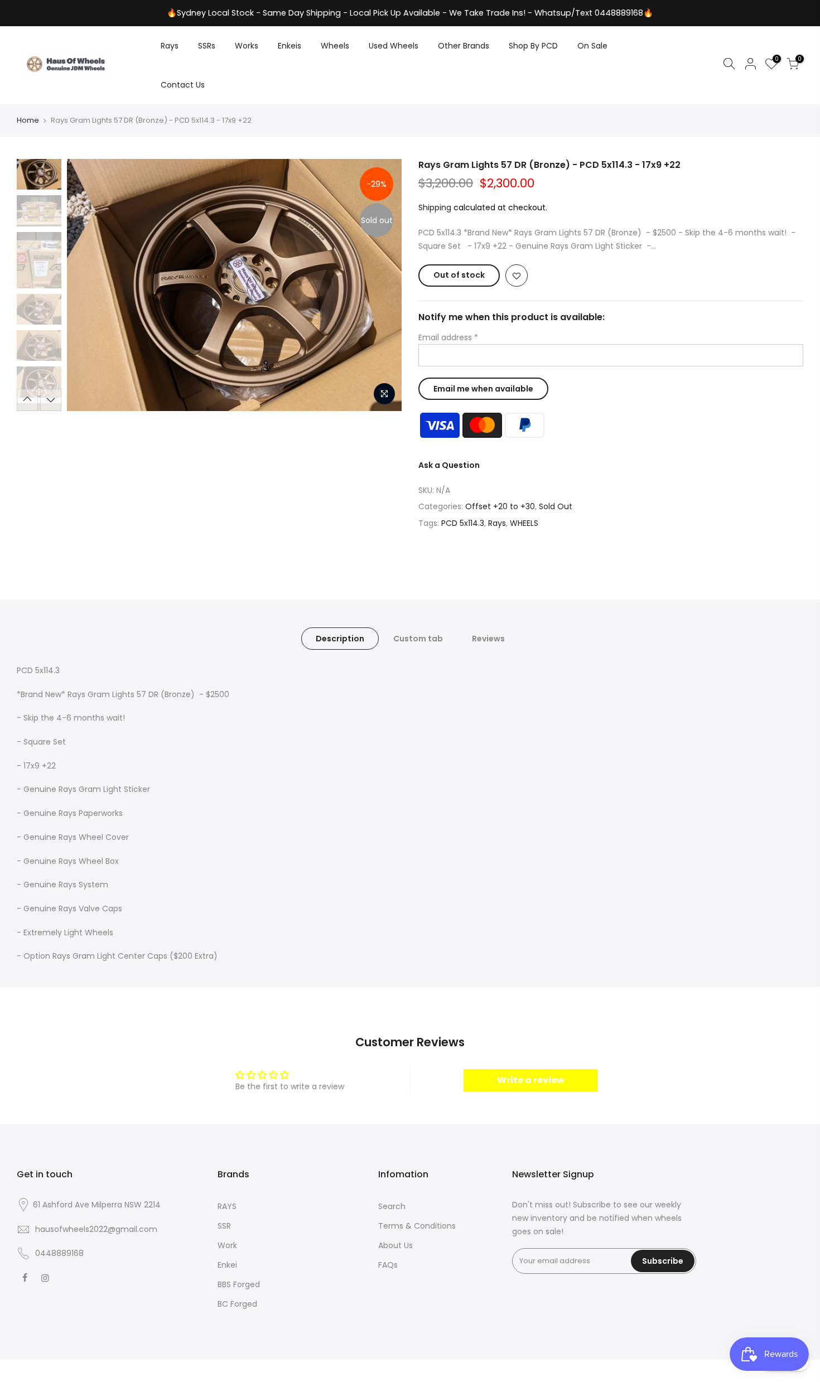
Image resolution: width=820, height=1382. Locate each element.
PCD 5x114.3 (462, 523)
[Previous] (86, 285)
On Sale (592, 45)
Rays (170, 45)
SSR (224, 1225)
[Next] (382, 285)
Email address (448, 337)
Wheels (335, 45)
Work (227, 1245)
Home (28, 120)
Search (392, 1206)
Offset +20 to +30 (500, 506)
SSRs (206, 45)
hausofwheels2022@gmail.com (96, 1229)
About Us (395, 1245)
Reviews (488, 638)
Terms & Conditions (417, 1225)
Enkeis (289, 45)
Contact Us (183, 84)
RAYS (227, 1206)
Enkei (227, 1264)
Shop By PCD (533, 45)
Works (246, 45)
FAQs (388, 1264)
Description (340, 638)
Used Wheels (393, 45)
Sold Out (555, 506)
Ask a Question (449, 465)
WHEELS (524, 523)
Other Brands (463, 45)
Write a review (531, 1080)
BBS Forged (239, 1284)
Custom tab (418, 638)
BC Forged (237, 1303)
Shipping (434, 207)
